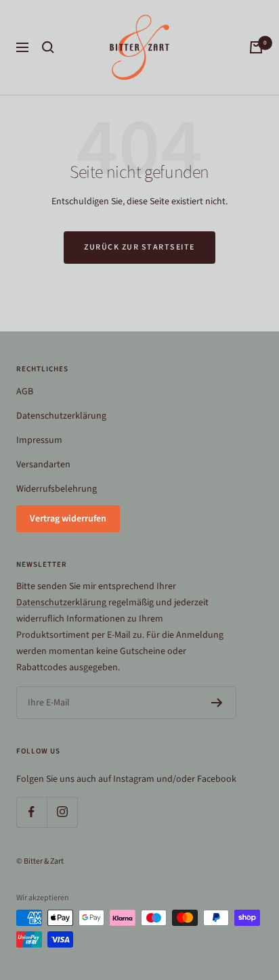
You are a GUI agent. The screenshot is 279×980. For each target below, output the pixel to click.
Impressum (39, 440)
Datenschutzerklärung (61, 416)
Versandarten (43, 464)
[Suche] (48, 47)
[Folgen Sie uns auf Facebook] (31, 812)
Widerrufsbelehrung (56, 489)
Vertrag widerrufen (68, 519)
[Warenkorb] (256, 47)
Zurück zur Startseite (139, 247)
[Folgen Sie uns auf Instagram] (62, 812)
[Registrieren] (217, 702)
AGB (24, 391)
